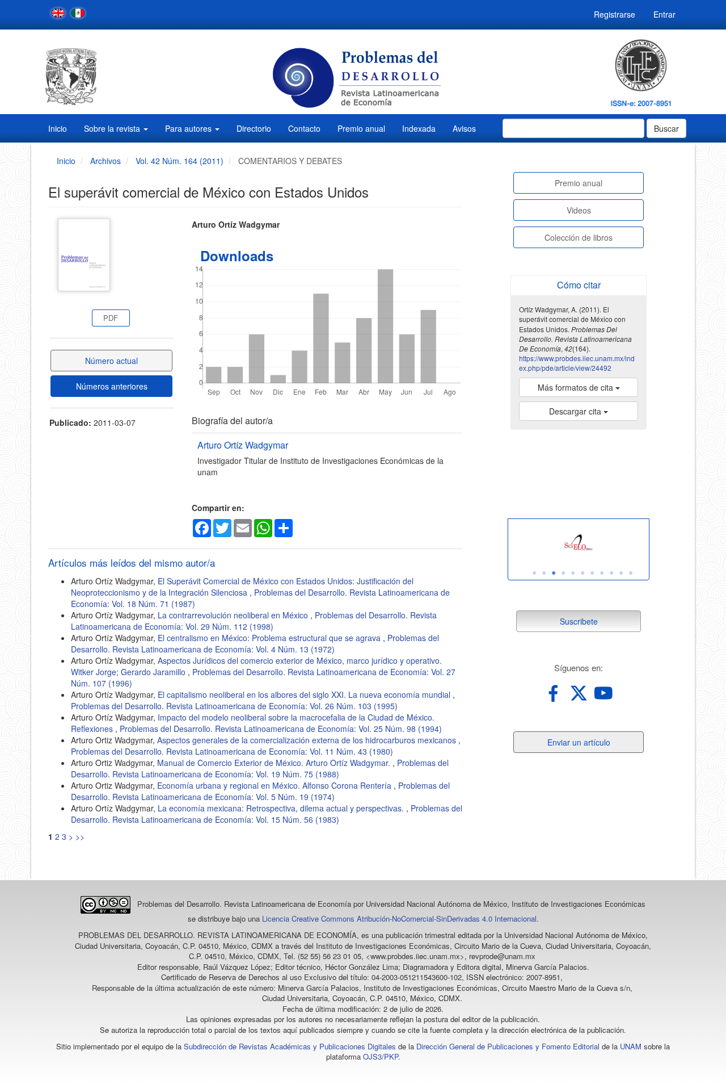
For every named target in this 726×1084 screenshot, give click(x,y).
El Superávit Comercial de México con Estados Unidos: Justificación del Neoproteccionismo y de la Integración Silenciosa (242, 586)
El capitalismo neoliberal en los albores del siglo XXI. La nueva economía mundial (305, 694)
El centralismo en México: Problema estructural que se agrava (270, 637)
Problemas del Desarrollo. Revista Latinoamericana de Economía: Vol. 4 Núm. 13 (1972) (255, 643)
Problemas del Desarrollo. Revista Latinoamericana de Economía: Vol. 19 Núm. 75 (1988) (260, 768)
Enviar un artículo (578, 742)
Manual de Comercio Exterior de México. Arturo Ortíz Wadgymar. (274, 762)
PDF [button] (110, 317)
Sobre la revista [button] (113, 128)
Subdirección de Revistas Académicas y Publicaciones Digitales (290, 1046)
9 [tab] (611, 573)
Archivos (105, 160)
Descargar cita (576, 411)
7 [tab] (592, 573)
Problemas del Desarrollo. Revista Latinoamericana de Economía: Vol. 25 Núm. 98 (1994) (281, 728)
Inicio (57, 128)
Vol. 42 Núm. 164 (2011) (179, 160)
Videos (579, 210)
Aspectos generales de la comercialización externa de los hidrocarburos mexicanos (307, 740)
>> (80, 836)
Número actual (111, 360)
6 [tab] (582, 573)
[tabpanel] (579, 543)
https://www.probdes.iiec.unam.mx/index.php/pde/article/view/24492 (577, 363)
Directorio (254, 128)
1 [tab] (534, 573)
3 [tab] (553, 573)
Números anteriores (111, 386)
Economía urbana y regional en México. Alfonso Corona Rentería (275, 785)
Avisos (464, 128)
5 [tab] (573, 573)
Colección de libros (578, 237)
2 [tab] (544, 573)
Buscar (666, 128)
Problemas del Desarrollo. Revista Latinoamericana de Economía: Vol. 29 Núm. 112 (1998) (254, 620)
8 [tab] (601, 573)
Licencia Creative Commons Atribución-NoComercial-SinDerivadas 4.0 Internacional (399, 918)
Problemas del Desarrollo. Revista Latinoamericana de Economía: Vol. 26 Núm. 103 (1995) (234, 705)
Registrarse (614, 14)
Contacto (304, 128)
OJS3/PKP (380, 1056)
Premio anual (361, 128)
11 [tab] (630, 573)
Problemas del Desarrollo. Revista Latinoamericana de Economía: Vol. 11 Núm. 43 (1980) (232, 751)
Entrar (664, 14)
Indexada (419, 128)
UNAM (630, 1046)
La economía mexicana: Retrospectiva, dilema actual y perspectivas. (282, 808)
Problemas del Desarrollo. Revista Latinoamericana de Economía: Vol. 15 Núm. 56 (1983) (266, 813)
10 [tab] (621, 573)
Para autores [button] (189, 128)
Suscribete (579, 621)
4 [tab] (563, 573)
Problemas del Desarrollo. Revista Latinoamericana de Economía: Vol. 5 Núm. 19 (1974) (260, 791)
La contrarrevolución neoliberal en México (234, 615)
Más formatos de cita (576, 387)
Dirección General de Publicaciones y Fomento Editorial (508, 1046)
